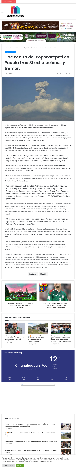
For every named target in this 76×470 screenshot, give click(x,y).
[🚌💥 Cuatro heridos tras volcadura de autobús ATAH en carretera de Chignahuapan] (38, 328)
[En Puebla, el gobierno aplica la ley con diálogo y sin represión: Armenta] (15, 328)
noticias (33, 274)
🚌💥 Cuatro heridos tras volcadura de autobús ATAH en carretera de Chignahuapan (37, 339)
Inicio (7, 48)
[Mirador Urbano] (15, 11)
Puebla (43, 274)
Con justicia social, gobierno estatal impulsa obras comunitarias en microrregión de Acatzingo (61, 339)
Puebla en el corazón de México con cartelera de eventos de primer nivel (31, 442)
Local (11, 48)
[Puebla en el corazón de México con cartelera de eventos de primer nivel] (66, 444)
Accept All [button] (20, 465)
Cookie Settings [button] (8, 465)
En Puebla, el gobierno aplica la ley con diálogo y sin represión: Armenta (14, 338)
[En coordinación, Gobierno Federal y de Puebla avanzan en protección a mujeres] (66, 453)
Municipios (13, 52)
